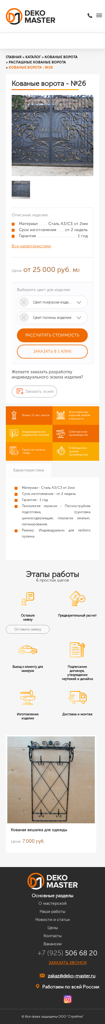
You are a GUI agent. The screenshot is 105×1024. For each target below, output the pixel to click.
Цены (53, 927)
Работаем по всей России (70, 986)
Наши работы (52, 911)
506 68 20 (67, 953)
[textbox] (52, 302)
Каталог (33, 57)
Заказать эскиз (39, 391)
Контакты (52, 935)
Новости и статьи (52, 919)
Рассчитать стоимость (52, 335)
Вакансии (52, 943)
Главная (14, 57)
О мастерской (52, 903)
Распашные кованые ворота (37, 62)
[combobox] (52, 302)
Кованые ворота (61, 57)
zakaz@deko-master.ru (71, 976)
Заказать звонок (90, 15)
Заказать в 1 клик (52, 351)
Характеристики (28, 470)
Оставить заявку (27, 629)
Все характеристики (31, 246)
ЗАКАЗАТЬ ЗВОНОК (68, 963)
